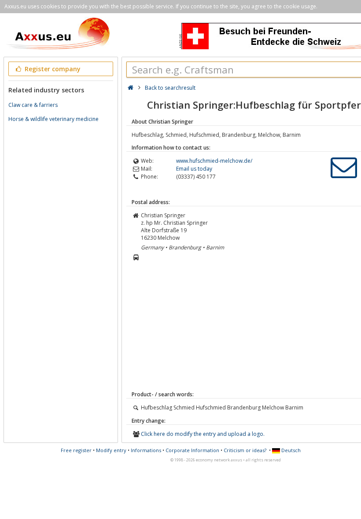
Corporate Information (192, 450)
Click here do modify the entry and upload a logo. (203, 434)
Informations (146, 450)
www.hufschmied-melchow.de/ (214, 160)
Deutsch (290, 450)
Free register (76, 450)
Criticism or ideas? (245, 450)
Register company (52, 69)
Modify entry (111, 450)
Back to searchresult (170, 87)
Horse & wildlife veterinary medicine (53, 119)
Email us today (194, 168)
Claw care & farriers (33, 105)
